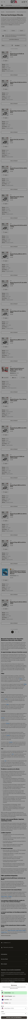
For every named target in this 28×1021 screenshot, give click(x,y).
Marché (2, 1006)
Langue (2, 1011)
